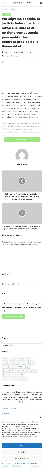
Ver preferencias (22, 458)
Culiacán (13, 359)
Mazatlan (6, 363)
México (30, 363)
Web (3, 294)
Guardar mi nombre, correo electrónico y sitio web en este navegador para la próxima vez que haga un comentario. (21, 307)
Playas (27, 367)
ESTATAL (12, 9)
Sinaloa (5, 375)
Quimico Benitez (9, 371)
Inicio (5, 9)
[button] (40, 417)
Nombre (6, 274)
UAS (21, 375)
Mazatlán (16, 363)
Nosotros (5, 413)
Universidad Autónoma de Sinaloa (15, 379)
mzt (23, 363)
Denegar (22, 452)
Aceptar (22, 445)
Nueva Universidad (9, 367)
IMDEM (21, 359)
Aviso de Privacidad (9, 408)
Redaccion (22, 164)
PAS (20, 367)
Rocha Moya (22, 371)
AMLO (5, 359)
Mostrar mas (21, 139)
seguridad (33, 371)
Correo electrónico (10, 284)
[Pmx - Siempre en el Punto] (22, 3)
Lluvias (29, 359)
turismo (14, 375)
